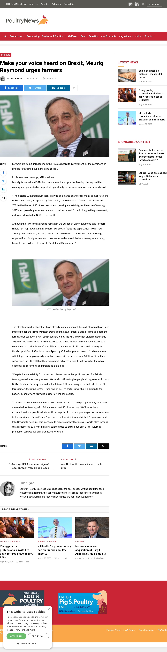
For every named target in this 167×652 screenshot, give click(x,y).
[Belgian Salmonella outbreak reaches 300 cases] (127, 75)
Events (148, 36)
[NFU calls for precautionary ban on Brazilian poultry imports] (55, 527)
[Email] (3, 197)
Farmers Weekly (113, 630)
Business (5, 55)
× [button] (48, 609)
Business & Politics (52, 36)
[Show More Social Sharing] (74, 88)
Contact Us (69, 4)
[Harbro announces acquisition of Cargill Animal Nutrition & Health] (92, 527)
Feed (83, 36)
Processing (33, 36)
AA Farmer (130, 630)
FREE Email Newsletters (16, 4)
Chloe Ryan (16, 78)
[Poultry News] (27, 20)
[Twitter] (3, 181)
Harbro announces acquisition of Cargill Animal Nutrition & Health (90, 550)
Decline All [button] (38, 636)
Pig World (162, 630)
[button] (28, 643)
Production (16, 36)
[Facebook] (3, 172)
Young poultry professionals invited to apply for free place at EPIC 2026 (16, 552)
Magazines (125, 36)
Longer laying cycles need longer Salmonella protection (153, 176)
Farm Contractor (146, 630)
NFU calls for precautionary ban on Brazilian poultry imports (54, 550)
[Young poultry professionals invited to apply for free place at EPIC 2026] (17, 527)
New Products (108, 36)
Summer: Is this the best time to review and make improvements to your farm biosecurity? (151, 155)
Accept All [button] (16, 636)
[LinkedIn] (3, 189)
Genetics (94, 36)
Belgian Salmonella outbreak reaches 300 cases (150, 74)
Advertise (45, 4)
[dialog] (27, 627)
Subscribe (56, 4)
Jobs (138, 36)
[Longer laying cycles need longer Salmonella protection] (127, 178)
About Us (34, 4)
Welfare (72, 36)
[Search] (143, 4)
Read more (29, 629)
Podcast (154, 4)
